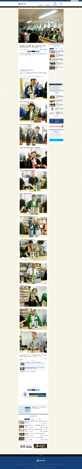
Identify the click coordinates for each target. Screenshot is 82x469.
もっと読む (56, 116)
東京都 (50, 87)
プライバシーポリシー (39, 464)
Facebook (80, 0)
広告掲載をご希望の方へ (52, 464)
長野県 (54, 87)
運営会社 (27, 464)
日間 (27, 419)
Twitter (79, 0)
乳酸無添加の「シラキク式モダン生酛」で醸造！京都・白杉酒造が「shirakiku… (35, 434)
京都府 (58, 86)
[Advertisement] (33, 63)
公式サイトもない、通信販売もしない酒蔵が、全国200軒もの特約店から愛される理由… (36, 421)
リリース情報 (31, 427)
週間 (33, 419)
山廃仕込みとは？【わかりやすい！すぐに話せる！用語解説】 (34, 437)
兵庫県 (54, 86)
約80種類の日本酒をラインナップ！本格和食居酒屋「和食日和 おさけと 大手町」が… (36, 425)
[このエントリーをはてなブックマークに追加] (37, 51)
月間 (39, 419)
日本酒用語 (30, 439)
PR (29, 423)
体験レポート (25, 49)
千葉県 (58, 87)
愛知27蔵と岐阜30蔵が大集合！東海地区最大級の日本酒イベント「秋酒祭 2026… (36, 430)
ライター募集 (45, 464)
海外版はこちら (60, 464)
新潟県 (50, 86)
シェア (29, 51)
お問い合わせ (32, 464)
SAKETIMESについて (21, 464)
